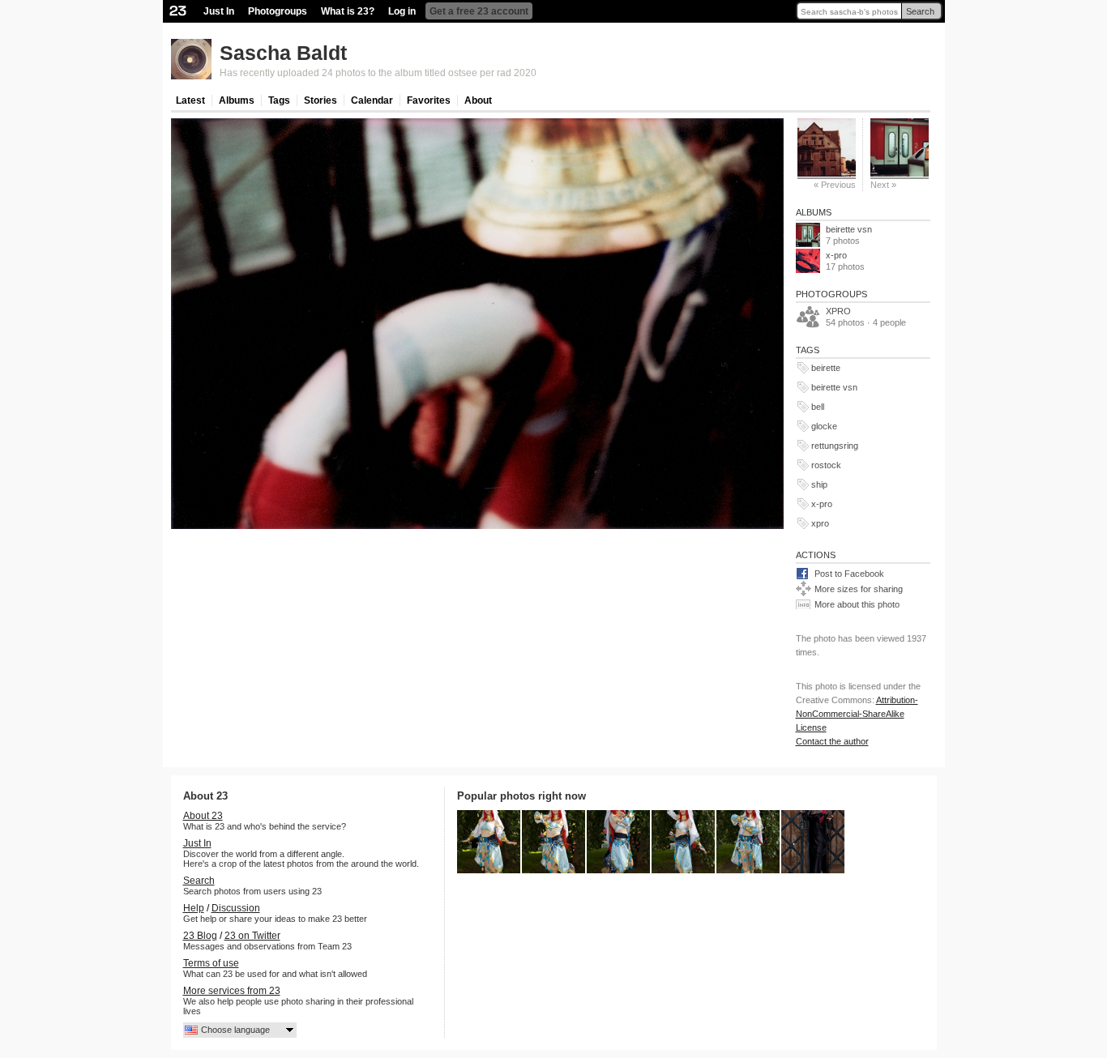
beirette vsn (849, 229)
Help (193, 908)
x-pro (836, 255)
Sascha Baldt (283, 52)
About (478, 100)
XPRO (838, 311)
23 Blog (200, 935)
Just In (218, 11)
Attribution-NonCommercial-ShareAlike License (857, 713)
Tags (279, 100)
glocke (824, 426)
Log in (402, 11)
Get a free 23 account (479, 11)
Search (920, 11)
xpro (820, 523)
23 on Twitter (252, 935)
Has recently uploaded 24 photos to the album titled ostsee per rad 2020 (378, 73)
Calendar (372, 100)
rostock (826, 465)
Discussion (236, 908)
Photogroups (277, 11)
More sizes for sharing (858, 589)
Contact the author (832, 741)
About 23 (203, 815)
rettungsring (834, 445)
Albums (236, 100)
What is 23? (347, 11)
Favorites (429, 100)
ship (819, 484)
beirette (825, 368)
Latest (190, 100)
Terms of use (211, 963)
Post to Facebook (849, 573)
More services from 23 (231, 990)
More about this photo (857, 604)
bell (817, 407)
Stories (320, 100)
